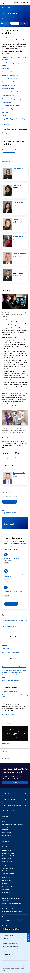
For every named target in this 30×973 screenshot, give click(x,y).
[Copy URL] (24, 734)
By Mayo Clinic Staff (7, 492)
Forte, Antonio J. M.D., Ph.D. (19, 473)
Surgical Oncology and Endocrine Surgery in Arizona (14, 120)
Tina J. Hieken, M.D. (18, 219)
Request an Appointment (10, 17)
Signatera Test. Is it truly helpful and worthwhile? (13, 592)
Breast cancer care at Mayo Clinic (10, 496)
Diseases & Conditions (9, 7)
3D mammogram (6, 641)
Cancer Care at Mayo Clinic (10, 72)
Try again (15, 737)
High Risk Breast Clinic (8, 85)
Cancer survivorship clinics (10, 75)
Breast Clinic (5, 68)
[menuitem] (5, 23)
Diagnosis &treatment (6, 23)
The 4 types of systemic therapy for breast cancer (14, 666)
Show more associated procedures (10, 652)
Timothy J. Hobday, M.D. (19, 253)
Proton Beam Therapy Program (11, 105)
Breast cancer (10, 13)
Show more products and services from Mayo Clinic (13, 695)
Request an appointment (9, 501)
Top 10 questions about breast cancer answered (13, 663)
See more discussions (11, 604)
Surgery (4, 115)
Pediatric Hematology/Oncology (11, 99)
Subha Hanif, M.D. (17, 185)
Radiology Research (8, 133)
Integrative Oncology (8, 88)
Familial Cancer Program (9, 78)
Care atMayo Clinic (24, 23)
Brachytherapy (5, 648)
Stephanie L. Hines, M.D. (19, 236)
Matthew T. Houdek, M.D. (19, 270)
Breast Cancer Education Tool (9, 626)
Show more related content (8, 630)
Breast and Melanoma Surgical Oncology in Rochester (15, 58)
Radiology (5, 112)
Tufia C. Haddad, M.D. (18, 168)
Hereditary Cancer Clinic (9, 82)
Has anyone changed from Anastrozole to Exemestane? (14, 575)
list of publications (10, 441)
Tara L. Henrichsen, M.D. (19, 202)
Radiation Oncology (8, 109)
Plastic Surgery (6, 102)
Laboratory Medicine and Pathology (13, 92)
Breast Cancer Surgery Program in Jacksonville (12, 64)
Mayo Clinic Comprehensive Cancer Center (15, 393)
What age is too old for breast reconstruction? (11, 559)
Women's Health (7, 124)
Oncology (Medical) (8, 95)
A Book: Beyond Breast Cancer (9, 691)
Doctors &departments (15, 23)
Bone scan (4, 644)
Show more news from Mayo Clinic (10, 680)
